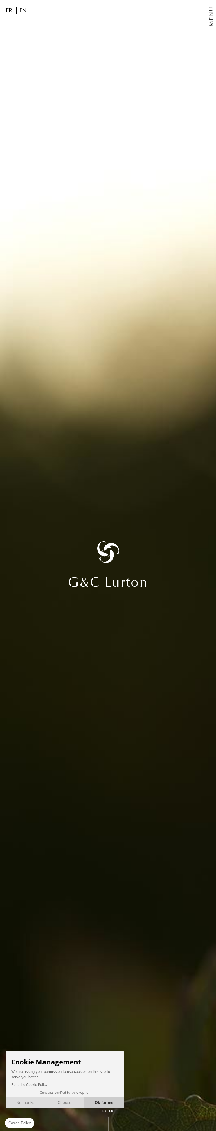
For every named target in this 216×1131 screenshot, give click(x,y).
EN (22, 10)
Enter (107, 1111)
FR (9, 10)
